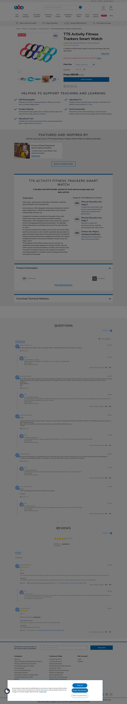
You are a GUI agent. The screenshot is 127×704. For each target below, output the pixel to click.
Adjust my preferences (80, 695)
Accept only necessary (80, 690)
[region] (55, 690)
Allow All (80, 685)
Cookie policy (43, 691)
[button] (7, 691)
